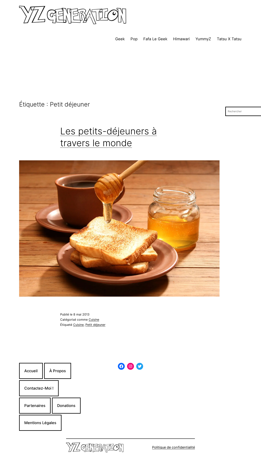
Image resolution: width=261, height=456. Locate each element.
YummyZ (203, 39)
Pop (134, 39)
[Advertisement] (130, 72)
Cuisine (94, 319)
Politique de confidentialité (173, 447)
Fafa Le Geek (155, 39)
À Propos (57, 371)
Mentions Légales (40, 422)
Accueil (31, 371)
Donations (66, 405)
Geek (120, 39)
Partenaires (34, 405)
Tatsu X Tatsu (229, 39)
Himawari (181, 39)
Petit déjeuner (95, 325)
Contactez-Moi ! (38, 388)
